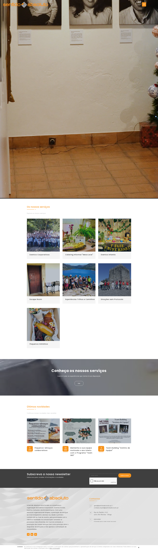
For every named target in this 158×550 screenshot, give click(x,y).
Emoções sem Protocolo (112, 299)
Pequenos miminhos (39, 344)
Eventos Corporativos (40, 254)
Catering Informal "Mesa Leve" (79, 254)
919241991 (97, 519)
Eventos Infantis (108, 254)
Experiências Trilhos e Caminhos (80, 299)
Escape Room (36, 299)
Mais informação (55, 548)
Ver (79, 383)
